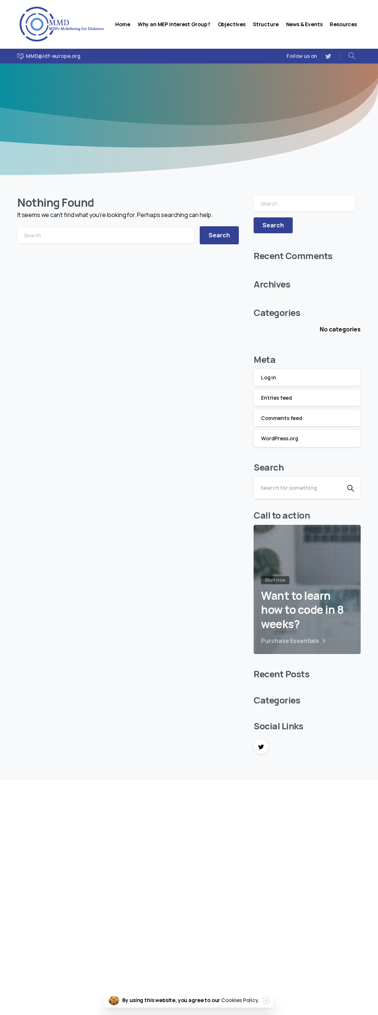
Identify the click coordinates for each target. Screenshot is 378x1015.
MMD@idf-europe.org (46, 953)
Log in (268, 377)
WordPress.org (279, 438)
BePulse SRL (338, 992)
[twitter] (328, 56)
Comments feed (281, 418)
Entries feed (276, 397)
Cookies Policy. (240, 1000)
